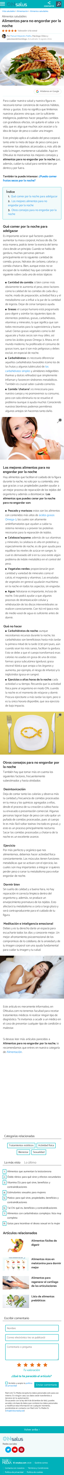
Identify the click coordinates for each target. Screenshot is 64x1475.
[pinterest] (21, 1450)
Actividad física (46, 1145)
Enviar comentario (46, 1385)
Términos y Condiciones (38, 1468)
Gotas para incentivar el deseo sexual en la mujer (33, 1223)
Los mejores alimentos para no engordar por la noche (27, 203)
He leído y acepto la (18, 1384)
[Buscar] (59, 4)
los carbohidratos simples (27, 368)
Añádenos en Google (49, 91)
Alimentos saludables (39, 11)
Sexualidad (38, 1152)
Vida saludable (8, 11)
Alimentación (22, 11)
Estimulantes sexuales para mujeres (26, 1192)
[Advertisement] (32, 1094)
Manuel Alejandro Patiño (21, 36)
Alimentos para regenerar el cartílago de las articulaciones (44, 1282)
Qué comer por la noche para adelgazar (34, 196)
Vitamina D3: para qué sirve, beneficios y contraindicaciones (28, 1184)
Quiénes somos (41, 1463)
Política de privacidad (14, 1472)
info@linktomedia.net (15, 1411)
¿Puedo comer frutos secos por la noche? (30, 178)
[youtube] (15, 1450)
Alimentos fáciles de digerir (44, 1243)
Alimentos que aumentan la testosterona (29, 1171)
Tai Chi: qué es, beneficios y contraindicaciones (32, 1208)
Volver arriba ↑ (32, 1429)
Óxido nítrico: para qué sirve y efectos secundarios (34, 1177)
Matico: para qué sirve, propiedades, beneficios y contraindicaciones (33, 1200)
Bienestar (23, 1152)
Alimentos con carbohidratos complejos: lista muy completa (34, 1215)
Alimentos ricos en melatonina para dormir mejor (46, 1263)
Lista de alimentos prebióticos (42, 1299)
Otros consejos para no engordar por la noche (32, 212)
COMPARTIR (49, 6)
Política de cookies (35, 1472)
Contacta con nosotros (14, 1468)
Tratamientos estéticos (21, 1145)
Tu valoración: (31, 1370)
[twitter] (8, 1450)
